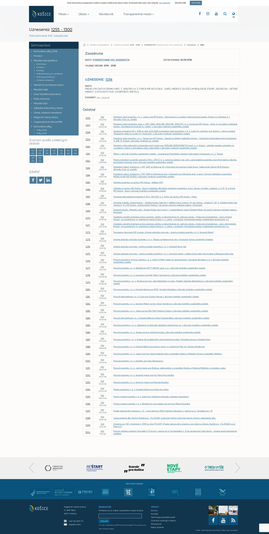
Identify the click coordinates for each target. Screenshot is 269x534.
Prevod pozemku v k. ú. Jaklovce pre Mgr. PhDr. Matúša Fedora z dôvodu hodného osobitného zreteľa (160, 311)
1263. (88, 168)
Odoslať (104, 521)
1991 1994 (40, 159)
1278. (87, 275)
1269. (88, 211)
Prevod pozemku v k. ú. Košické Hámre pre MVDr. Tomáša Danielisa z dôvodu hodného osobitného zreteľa (162, 289)
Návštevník (106, 14)
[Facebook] (33, 180)
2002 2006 (68, 151)
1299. (87, 425)
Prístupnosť (156, 524)
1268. (87, 203)
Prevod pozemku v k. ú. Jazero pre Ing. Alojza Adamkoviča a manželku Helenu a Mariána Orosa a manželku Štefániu (167, 354)
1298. (88, 418)
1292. (88, 375)
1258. (88, 132)
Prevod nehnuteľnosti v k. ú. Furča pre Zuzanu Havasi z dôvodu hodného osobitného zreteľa (156, 296)
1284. (87, 318)
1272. (87, 232)
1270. (88, 218)
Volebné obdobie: (127, 45)
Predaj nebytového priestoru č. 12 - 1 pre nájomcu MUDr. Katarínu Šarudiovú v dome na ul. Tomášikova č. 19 (162, 411)
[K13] (128, 493)
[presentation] (31, 468)
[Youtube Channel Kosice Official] (216, 14)
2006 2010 (61, 151)
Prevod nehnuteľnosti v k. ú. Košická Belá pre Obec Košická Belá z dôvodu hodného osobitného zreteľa (161, 318)
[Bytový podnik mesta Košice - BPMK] (63, 493)
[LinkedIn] (48, 180)
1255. (88, 118)
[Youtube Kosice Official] (223, 520)
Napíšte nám (75, 524)
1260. (88, 146)
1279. (88, 282)
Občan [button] (83, 14)
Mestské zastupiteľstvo (45, 60)
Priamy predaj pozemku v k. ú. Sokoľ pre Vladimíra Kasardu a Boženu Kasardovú (151, 396)
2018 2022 (39, 151)
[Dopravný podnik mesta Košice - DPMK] (40, 493)
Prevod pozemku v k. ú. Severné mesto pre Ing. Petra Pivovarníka (143, 375)
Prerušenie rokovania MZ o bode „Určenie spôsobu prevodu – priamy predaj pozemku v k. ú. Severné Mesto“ (163, 232)
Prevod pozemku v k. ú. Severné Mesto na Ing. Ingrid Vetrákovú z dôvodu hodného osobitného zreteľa (160, 304)
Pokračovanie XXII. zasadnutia (163, 45)
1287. (88, 339)
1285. (88, 325)
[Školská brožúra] (214, 468)
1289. (87, 353)
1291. (88, 368)
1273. (88, 239)
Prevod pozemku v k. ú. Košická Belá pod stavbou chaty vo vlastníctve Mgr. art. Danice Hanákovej (159, 346)
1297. (88, 411)
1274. (88, 246)
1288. (88, 346)
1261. (88, 153)
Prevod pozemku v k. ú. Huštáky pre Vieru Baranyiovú (138, 361)
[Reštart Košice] (94, 468)
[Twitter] (40, 180)
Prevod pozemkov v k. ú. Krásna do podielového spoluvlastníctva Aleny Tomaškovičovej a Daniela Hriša (161, 339)
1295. (88, 396)
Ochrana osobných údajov (163, 520)
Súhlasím (196, 3)
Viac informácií (164, 3)
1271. (88, 225)
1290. (88, 361)
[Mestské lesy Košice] (105, 493)
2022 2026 (32, 151)
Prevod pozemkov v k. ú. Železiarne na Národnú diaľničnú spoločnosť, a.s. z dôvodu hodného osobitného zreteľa (165, 325)
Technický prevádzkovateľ (163, 517)
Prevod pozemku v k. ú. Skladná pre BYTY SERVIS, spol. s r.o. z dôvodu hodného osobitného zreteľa (159, 268)
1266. (88, 189)
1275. (87, 253)
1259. (87, 139)
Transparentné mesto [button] (137, 14)
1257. (88, 125)
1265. (87, 182)
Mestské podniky (134, 483)
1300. (88, 432)
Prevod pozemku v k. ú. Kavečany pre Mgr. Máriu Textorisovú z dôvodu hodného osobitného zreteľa (159, 275)
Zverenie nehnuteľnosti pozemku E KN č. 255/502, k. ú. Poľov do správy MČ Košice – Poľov (155, 197)
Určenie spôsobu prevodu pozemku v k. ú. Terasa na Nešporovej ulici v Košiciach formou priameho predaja (163, 239)
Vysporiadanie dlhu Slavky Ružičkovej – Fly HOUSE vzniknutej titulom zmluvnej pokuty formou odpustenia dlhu (164, 418)
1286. (87, 332)
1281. (88, 296)
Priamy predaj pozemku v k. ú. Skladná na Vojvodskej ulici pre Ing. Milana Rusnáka (151, 404)
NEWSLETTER (105, 507)
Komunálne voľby (43, 126)
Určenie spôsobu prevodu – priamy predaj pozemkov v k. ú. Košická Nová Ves (149, 246)
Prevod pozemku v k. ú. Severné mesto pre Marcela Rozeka (141, 382)
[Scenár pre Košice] (135, 468)
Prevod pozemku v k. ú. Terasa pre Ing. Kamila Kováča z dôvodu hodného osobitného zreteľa (156, 332)
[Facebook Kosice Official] (200, 14)
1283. (87, 311)
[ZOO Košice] (152, 498)
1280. (88, 289)
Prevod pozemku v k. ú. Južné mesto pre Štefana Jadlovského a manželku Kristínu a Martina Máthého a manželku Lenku (169, 368)
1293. (87, 382)
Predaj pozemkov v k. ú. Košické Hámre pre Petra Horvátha (141, 389)
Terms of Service (104, 529)
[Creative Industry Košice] (54, 468)
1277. (88, 268)
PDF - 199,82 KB (103, 98)
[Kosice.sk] (41, 14)
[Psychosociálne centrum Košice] (198, 494)
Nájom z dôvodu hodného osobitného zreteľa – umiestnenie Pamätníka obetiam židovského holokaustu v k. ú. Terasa (168, 154)
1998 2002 (75, 151)
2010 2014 (54, 151)
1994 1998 (33, 159)
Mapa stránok (157, 527)
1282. (88, 303)
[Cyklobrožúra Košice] (174, 468)
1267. (88, 196)
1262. (87, 161)
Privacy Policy (138, 525)
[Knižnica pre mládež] (222, 494)
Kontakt (154, 514)
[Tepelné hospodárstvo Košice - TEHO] (85, 490)
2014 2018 (47, 151)
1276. (88, 261)
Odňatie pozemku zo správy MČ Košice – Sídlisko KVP (138, 182)
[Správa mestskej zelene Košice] (175, 493)
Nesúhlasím (180, 3)
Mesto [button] (63, 14)
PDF (102, 117)
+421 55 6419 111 (76, 521)
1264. (88, 175)
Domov (154, 510)
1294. (87, 389)
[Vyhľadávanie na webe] (225, 14)
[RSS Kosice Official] (233, 520)
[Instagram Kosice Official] (208, 14)
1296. (87, 403)
